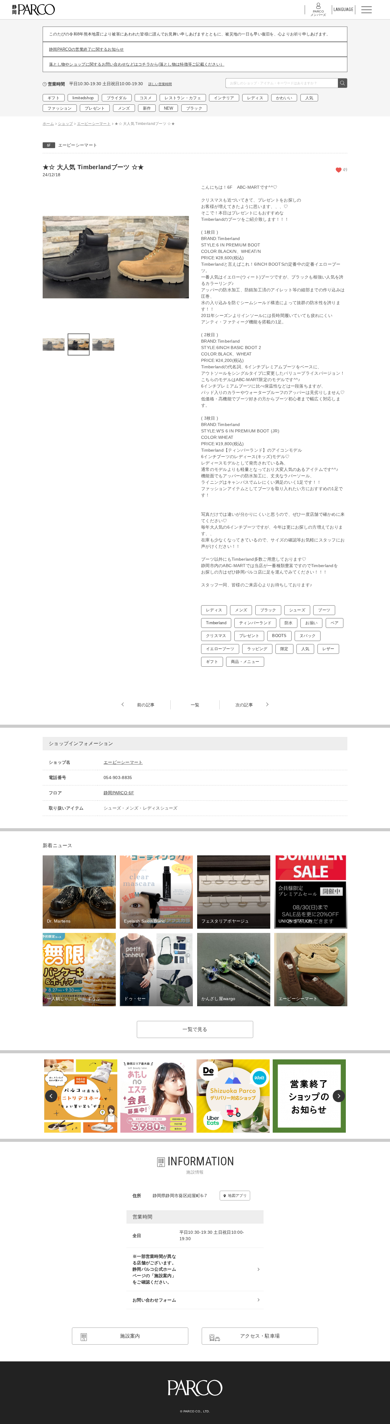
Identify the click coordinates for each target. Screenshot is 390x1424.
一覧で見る (195, 1029)
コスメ (146, 98)
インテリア (224, 98)
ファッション (60, 108)
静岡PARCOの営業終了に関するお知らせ (86, 49)
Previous (51, 1096)
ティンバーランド (255, 623)
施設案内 (130, 1335)
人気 (309, 98)
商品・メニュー (245, 661)
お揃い (311, 623)
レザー (328, 648)
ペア (335, 623)
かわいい (284, 98)
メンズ (124, 108)
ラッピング (257, 648)
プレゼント (95, 108)
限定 (284, 648)
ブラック (194, 108)
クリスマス (216, 635)
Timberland (216, 623)
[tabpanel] (116, 257)
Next (339, 1096)
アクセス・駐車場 (260, 1335)
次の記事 (244, 704)
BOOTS (279, 635)
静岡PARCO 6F (119, 792)
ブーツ (324, 610)
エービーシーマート (78, 145)
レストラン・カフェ (183, 98)
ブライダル (117, 98)
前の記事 (145, 704)
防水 (289, 623)
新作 (147, 108)
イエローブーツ (220, 648)
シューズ (297, 610)
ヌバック (308, 635)
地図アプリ (237, 1195)
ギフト (54, 98)
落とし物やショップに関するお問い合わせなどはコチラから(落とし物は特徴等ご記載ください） (136, 64)
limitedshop (83, 98)
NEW (168, 108)
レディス (255, 98)
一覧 (195, 704)
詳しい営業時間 (160, 84)
